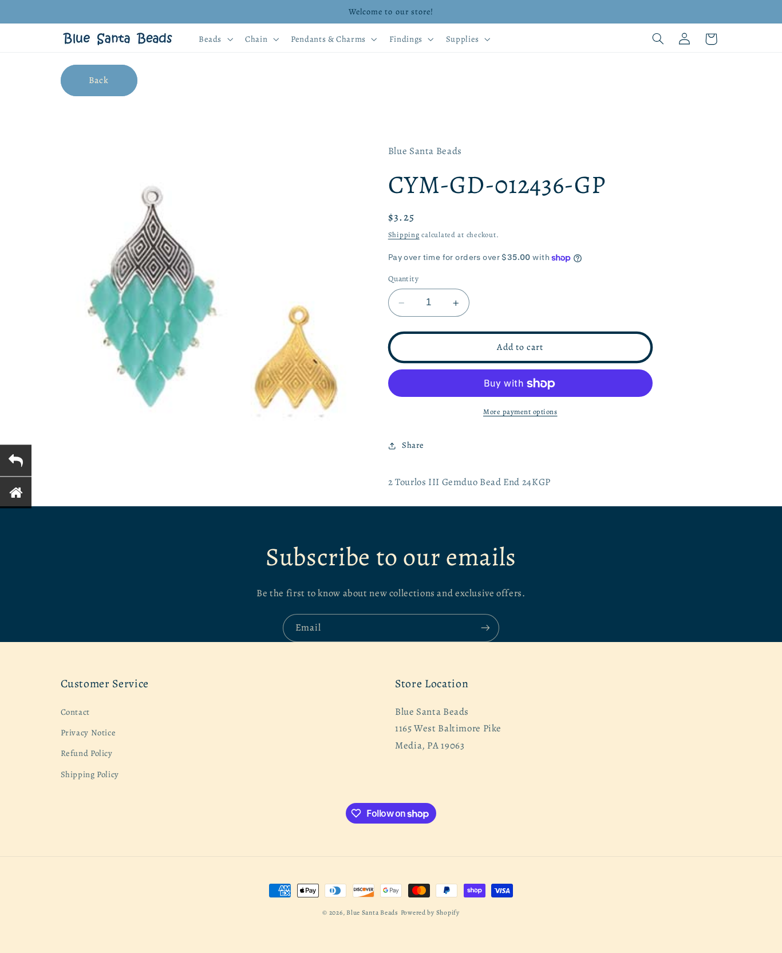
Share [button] (413, 445)
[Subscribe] (485, 628)
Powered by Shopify (430, 912)
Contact (75, 712)
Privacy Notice (88, 732)
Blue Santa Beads (372, 912)
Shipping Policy (90, 774)
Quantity (403, 279)
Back (99, 80)
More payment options (520, 412)
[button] (214, 39)
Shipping (404, 235)
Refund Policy (87, 753)
